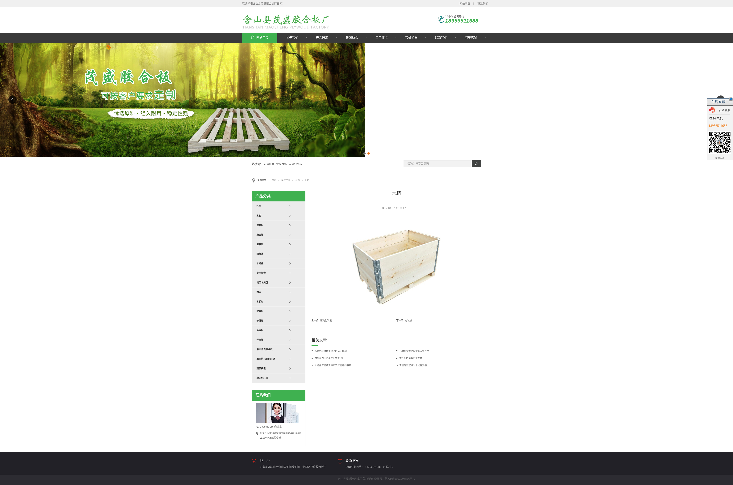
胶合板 (260, 235)
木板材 (260, 301)
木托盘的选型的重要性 (410, 358)
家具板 (260, 311)
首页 (274, 180)
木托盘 (260, 263)
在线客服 (724, 110)
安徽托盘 (269, 164)
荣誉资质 (411, 37)
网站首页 (262, 37)
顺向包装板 (326, 320)
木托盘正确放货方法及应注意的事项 (333, 365)
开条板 (260, 340)
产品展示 (322, 37)
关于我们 (292, 37)
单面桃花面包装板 (266, 359)
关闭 (731, 99)
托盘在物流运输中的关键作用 (414, 351)
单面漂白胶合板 (265, 349)
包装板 (408, 320)
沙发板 (260, 320)
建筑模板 (261, 368)
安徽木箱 (281, 164)
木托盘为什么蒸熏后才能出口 (329, 358)
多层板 (260, 330)
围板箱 (260, 254)
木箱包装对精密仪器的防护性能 (331, 351)
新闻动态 (352, 37)
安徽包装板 (295, 164)
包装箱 (260, 244)
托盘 (259, 206)
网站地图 (464, 3)
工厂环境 (381, 37)
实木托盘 (261, 273)
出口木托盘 (262, 282)
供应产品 (285, 180)
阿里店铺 (471, 37)
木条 (259, 292)
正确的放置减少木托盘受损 (413, 365)
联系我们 (482, 3)
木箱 (297, 180)
